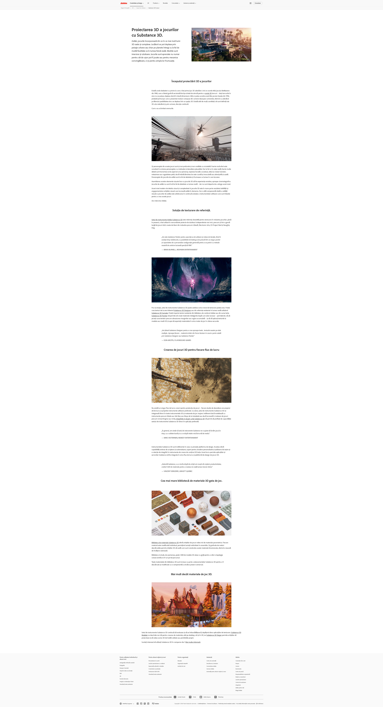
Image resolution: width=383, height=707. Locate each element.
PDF (121, 673)
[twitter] (145, 704)
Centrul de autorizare (241, 682)
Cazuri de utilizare (141, 8)
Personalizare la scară (154, 661)
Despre (237, 663)
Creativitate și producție (154, 669)
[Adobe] (124, 3)
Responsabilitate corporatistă (243, 674)
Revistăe (165, 3)
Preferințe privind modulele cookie (226, 703)
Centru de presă (239, 671)
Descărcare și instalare (212, 663)
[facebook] (138, 704)
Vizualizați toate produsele (126, 684)
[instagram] (141, 704)
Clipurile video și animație (126, 670)
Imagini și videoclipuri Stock (126, 681)
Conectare (258, 3)
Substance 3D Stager (214, 635)
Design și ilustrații (124, 668)
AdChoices (260, 703)
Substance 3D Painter (159, 316)
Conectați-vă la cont (240, 661)
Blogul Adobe (239, 690)
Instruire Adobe (210, 669)
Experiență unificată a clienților (156, 666)
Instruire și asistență (189, 3)
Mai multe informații (192, 642)
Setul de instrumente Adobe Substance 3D (167, 220)
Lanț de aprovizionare (241, 679)
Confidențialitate (202, 703)
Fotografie (122, 665)
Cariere (237, 666)
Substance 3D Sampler (160, 313)
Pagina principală (125, 8)
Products (155, 3)
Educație (180, 661)
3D (148, 3)
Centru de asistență (211, 661)
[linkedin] (148, 704)
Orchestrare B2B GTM (154, 671)
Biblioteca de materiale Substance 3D (165, 543)
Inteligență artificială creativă (127, 662)
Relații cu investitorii (241, 677)
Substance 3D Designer (182, 310)
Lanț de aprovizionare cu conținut (157, 663)
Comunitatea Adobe (211, 666)
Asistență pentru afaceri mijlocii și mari (216, 671)
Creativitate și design (136, 3)
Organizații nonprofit (183, 663)
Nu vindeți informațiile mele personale (245, 703)
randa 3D (208, 93)
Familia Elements (124, 679)
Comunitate (175, 3)
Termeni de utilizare (212, 703)
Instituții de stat (181, 666)
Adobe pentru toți (240, 687)
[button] (250, 3)
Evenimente (238, 669)
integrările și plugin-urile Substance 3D (190, 419)
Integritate (238, 685)
